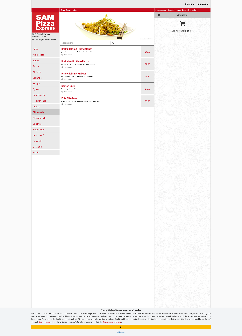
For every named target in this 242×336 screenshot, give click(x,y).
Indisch (36, 106)
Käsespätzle (39, 95)
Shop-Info (190, 4)
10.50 (147, 51)
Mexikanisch (39, 118)
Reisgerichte (39, 100)
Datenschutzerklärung (112, 322)
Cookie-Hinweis (45, 322)
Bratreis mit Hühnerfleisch (75, 61)
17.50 (147, 88)
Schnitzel (37, 77)
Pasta (36, 66)
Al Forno (37, 72)
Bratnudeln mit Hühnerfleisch (76, 48)
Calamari (37, 123)
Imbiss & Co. (39, 135)
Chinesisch (38, 112)
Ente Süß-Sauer (69, 98)
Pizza (35, 49)
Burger (36, 83)
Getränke (37, 146)
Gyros (36, 89)
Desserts (37, 141)
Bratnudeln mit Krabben (73, 73)
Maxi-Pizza (38, 54)
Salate (36, 60)
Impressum (202, 4)
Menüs (36, 152)
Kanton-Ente (68, 85)
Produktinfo (68, 55)
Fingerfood (39, 129)
